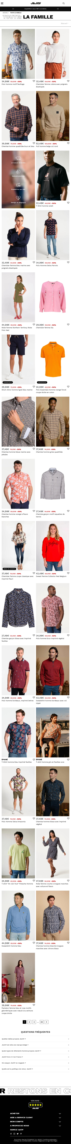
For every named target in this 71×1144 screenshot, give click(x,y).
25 (42, 1022)
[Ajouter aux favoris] (34, 81)
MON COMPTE (16, 1122)
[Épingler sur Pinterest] (21, 1134)
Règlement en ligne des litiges (47, 1141)
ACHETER (14, 1113)
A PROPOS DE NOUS (19, 1126)
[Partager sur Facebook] (11, 1134)
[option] (35, 9)
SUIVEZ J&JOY (16, 1130)
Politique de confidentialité (22, 1141)
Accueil (5, 12)
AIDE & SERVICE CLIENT (21, 1117)
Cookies (34, 1141)
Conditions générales (49, 1139)
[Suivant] (46, 1022)
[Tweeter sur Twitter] (17, 1134)
